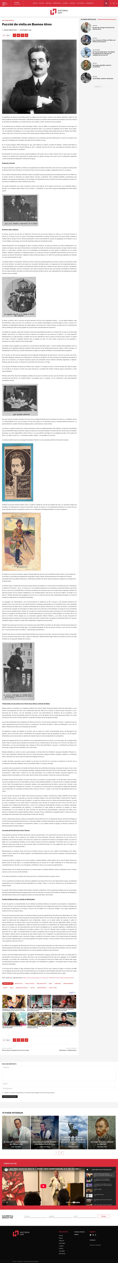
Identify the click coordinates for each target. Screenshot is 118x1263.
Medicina (48, 3)
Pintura (41, 3)
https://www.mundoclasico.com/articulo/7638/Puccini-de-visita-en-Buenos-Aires (48, 978)
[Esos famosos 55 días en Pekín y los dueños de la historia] (86, 40)
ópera (11, 987)
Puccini (32, 987)
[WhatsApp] (26, 35)
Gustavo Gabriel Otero (10, 30)
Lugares (65, 3)
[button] (106, 3)
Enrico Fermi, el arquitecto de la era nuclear (15, 1050)
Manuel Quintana (68, 983)
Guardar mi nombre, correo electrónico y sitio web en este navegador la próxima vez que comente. (29, 1092)
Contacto (92, 1240)
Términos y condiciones (95, 1245)
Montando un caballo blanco (68, 1050)
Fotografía (62, 1251)
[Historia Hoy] (59, 12)
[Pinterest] (22, 35)
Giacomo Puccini (41, 983)
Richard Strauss (41, 987)
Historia (72, 3)
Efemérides (89, 3)
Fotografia (80, 3)
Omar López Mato (16, 1146)
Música (35, 3)
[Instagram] (113, 2)
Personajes (57, 3)
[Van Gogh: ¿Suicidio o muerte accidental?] (86, 65)
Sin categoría (73, 1134)
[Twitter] (116, 2)
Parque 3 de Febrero (22, 987)
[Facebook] (110, 2)
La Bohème (57, 983)
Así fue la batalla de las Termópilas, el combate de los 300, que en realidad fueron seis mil (104, 53)
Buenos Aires (19, 983)
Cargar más (98, 86)
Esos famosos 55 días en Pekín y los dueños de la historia (104, 40)
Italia (50, 983)
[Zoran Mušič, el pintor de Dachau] (86, 78)
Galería (76, 1234)
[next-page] (61, 1153)
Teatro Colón (53, 987)
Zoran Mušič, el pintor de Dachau (103, 78)
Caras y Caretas (29, 983)
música (5, 987)
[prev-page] (56, 1153)
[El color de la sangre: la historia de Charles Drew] (86, 27)
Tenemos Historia (79, 1232)
